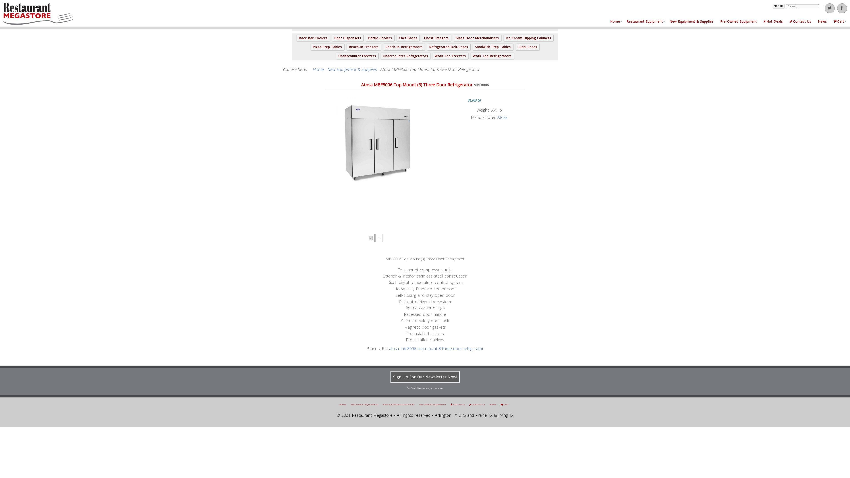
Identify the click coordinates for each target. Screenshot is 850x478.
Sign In (778, 6)
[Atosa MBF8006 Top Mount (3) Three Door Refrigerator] (375, 142)
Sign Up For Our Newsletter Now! (425, 377)
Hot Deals (775, 21)
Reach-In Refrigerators (404, 47)
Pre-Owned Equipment (738, 21)
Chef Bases (408, 38)
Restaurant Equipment (645, 21)
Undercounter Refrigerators (405, 56)
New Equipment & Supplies (692, 21)
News (822, 21)
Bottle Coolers (380, 38)
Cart (840, 21)
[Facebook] (842, 8)
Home (615, 21)
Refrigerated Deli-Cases (448, 47)
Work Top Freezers (450, 56)
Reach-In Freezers (364, 47)
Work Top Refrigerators (492, 56)
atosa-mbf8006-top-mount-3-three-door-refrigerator (436, 348)
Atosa (502, 117)
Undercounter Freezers (357, 56)
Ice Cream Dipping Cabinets (528, 38)
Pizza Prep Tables (327, 47)
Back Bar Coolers (313, 38)
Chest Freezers (436, 38)
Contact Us (802, 21)
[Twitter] (830, 8)
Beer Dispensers (347, 38)
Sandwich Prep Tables (493, 47)
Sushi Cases (527, 47)
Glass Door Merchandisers (477, 38)
